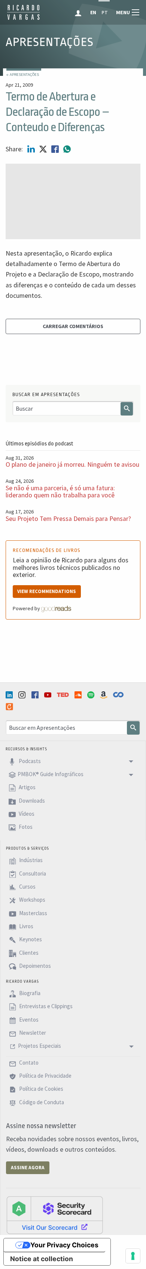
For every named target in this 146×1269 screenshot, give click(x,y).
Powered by (27, 608)
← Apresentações (22, 74)
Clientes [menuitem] (28, 952)
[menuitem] (78, 12)
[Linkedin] (10, 694)
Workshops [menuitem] (31, 900)
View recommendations (46, 591)
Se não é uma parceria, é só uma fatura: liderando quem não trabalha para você (60, 491)
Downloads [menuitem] (31, 800)
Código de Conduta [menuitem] (41, 1102)
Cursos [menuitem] (27, 886)
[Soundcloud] (78, 694)
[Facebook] (35, 694)
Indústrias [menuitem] (30, 860)
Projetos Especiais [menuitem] (39, 1046)
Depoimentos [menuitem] (34, 965)
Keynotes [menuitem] (30, 939)
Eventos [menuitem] (28, 1019)
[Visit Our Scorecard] (54, 1215)
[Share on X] (43, 149)
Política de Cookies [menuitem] (40, 1089)
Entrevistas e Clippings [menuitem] (45, 1006)
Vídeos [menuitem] (26, 813)
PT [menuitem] (104, 12)
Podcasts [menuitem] (29, 761)
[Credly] (10, 706)
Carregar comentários (73, 326)
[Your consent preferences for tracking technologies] (133, 1256)
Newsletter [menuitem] (32, 1032)
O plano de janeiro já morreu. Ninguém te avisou (72, 464)
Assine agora (28, 1167)
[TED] (63, 695)
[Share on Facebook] (55, 149)
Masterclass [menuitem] (32, 913)
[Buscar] (127, 409)
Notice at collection (41, 1259)
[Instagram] (22, 694)
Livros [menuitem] (25, 926)
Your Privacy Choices (64, 1245)
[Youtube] (48, 694)
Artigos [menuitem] (27, 787)
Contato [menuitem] (28, 1062)
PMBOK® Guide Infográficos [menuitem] (50, 774)
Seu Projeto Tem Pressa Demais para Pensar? (68, 519)
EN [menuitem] (93, 12)
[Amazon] (104, 694)
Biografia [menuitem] (29, 993)
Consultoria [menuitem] (32, 873)
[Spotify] (91, 694)
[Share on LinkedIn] (31, 149)
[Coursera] (119, 694)
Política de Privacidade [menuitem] (45, 1075)
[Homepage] (23, 19)
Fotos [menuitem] (25, 827)
